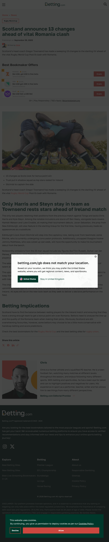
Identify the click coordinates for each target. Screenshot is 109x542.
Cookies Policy (86, 523)
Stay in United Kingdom (52, 279)
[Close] (96, 256)
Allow (61, 530)
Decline (15, 530)
